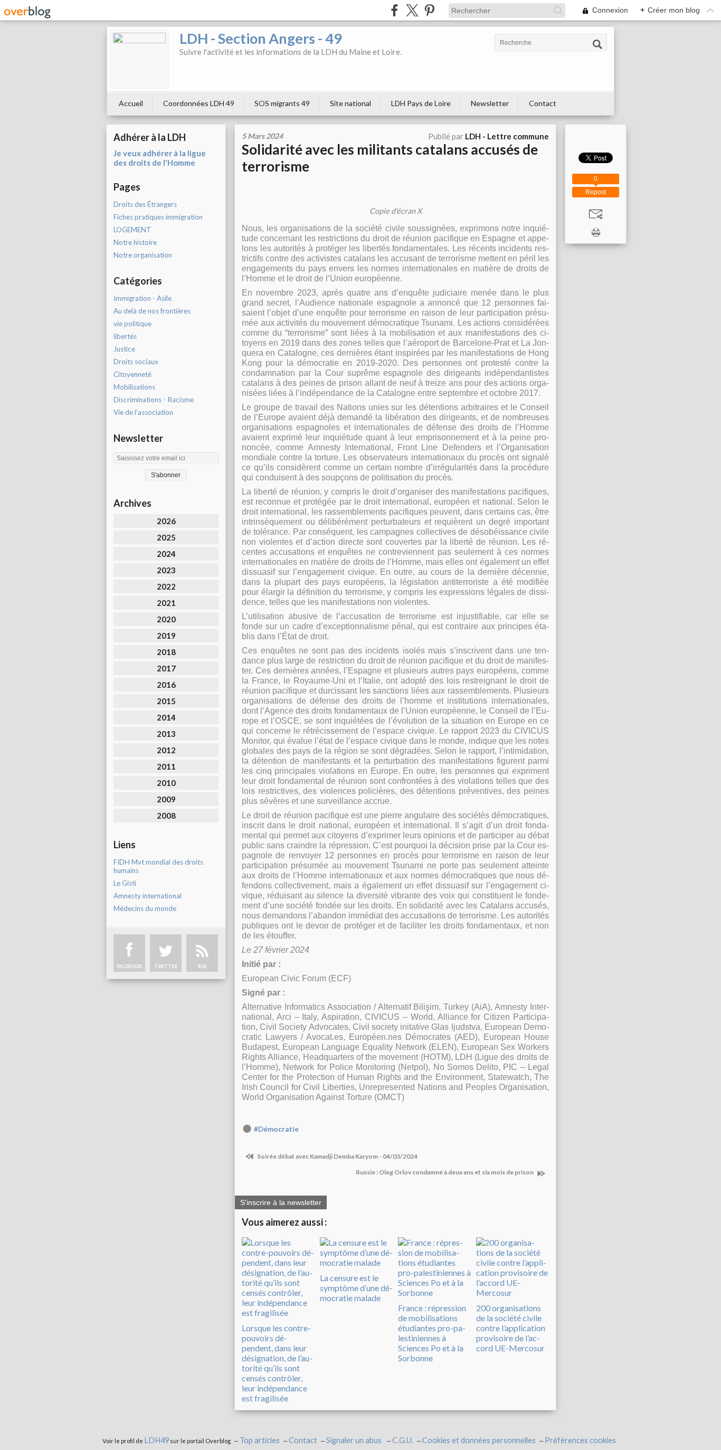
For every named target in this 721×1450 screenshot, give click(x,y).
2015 (166, 701)
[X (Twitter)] (412, 10)
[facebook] (394, 10)
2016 (166, 684)
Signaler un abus (354, 1440)
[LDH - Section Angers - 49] (139, 59)
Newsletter (490, 103)
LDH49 (156, 1440)
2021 (166, 603)
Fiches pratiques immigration (158, 217)
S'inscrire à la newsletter (280, 1202)
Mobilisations (134, 387)
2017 (166, 668)
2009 (166, 799)
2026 (166, 521)
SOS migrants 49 (282, 103)
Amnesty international (147, 896)
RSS (202, 966)
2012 (166, 750)
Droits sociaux (135, 361)
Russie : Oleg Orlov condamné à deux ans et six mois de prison (445, 1172)
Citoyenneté (132, 374)
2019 (166, 635)
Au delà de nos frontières (152, 311)
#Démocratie (276, 1129)
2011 (166, 766)
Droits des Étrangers (145, 204)
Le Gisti (124, 883)
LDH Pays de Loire (421, 103)
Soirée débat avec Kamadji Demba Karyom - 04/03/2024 (337, 1156)
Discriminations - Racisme (153, 399)
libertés (125, 336)
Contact (542, 103)
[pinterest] (429, 10)
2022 (166, 586)
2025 (166, 537)
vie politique (132, 323)
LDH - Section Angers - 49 (260, 38)
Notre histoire (135, 242)
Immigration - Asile (142, 298)
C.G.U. (402, 1440)
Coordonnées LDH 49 (198, 103)
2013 (166, 733)
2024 (166, 553)
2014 (166, 717)
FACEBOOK (129, 966)
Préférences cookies (580, 1440)
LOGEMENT (132, 229)
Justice (124, 349)
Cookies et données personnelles (479, 1440)
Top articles (260, 1440)
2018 (166, 652)
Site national (350, 103)
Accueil (131, 103)
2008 (166, 815)
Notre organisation (142, 255)
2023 (166, 570)
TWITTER (165, 966)
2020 (166, 619)
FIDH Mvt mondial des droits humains (158, 866)
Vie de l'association (143, 412)
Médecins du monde (144, 908)
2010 (166, 783)
